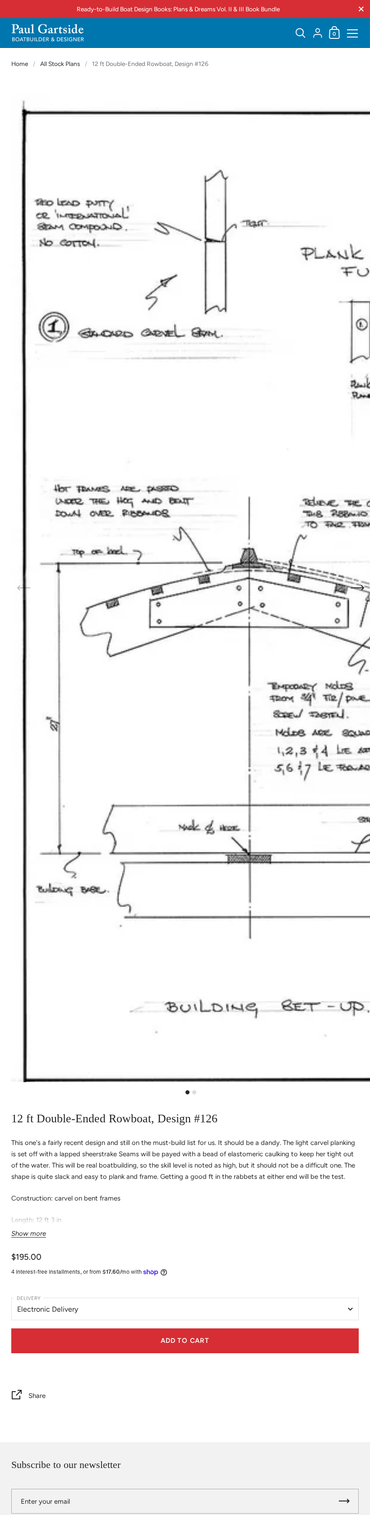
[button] (357, 587)
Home (19, 63)
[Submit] (344, 1501)
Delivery (29, 1298)
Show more (28, 1234)
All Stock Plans (60, 63)
